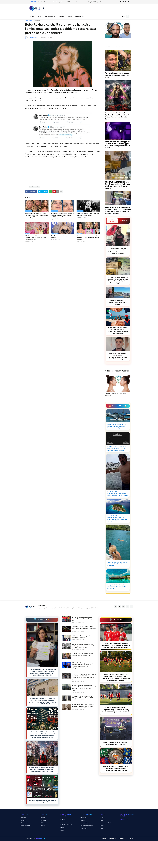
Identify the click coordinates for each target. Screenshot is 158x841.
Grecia (62, 827)
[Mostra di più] (61, 191)
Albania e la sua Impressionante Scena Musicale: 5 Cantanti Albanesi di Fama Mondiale (88, 237)
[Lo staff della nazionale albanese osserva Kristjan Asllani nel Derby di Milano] (66, 619)
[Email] (57, 191)
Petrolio (82, 820)
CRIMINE (107, 46)
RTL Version (129, 839)
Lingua (61, 16)
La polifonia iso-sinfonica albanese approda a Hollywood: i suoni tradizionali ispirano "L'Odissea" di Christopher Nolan (84, 687)
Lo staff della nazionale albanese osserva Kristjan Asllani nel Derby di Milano (82, 618)
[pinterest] (128, 2)
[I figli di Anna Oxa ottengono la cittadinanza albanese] (66, 638)
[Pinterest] (54, 191)
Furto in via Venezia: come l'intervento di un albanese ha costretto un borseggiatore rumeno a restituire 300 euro (84, 676)
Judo (101, 828)
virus (38, 187)
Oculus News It (40, 839)
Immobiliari (83, 828)
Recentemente (50, 16)
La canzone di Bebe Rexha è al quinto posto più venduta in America (88, 214)
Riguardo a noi (80, 16)
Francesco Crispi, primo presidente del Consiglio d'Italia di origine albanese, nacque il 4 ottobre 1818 (83, 706)
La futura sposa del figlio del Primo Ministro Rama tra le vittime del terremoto (82, 655)
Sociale (43, 825)
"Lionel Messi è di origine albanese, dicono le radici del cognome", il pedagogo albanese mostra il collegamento (82, 665)
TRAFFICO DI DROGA (119, 46)
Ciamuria (22, 820)
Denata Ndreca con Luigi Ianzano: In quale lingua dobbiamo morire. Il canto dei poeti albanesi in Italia (83, 645)
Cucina (39, 16)
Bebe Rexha (36, 21)
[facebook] (120, 2)
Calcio (70, 16)
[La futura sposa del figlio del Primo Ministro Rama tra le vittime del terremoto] (66, 656)
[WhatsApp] (50, 191)
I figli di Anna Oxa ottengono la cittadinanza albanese (81, 636)
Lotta (102, 825)
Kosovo (62, 819)
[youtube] (126, 2)
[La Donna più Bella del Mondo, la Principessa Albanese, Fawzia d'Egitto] (66, 698)
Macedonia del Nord (66, 825)
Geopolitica (83, 817)
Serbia (62, 830)
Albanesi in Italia (25, 823)
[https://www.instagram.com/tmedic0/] (131, 606)
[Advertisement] (62, 171)
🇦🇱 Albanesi (123, 221)
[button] (123, 16)
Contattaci (121, 839)
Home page (28, 21)
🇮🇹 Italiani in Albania (112, 220)
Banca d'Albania (85, 823)
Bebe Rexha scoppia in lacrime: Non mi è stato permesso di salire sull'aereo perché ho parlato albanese (62, 215)
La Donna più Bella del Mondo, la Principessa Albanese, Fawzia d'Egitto (83, 697)
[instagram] (127, 606)
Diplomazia (44, 823)
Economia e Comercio (86, 825)
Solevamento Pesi (105, 823)
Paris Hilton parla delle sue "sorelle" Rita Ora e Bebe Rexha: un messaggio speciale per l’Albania (36, 215)
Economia (43, 820)
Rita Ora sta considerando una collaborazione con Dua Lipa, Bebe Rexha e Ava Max (35, 237)
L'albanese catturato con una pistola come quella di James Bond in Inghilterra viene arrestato (84, 628)
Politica (43, 817)
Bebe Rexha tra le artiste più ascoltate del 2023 (62, 236)
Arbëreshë (23, 817)
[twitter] (123, 2)
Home (32, 16)
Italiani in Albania (25, 825)
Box (101, 820)
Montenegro (63, 822)
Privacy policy (112, 839)
